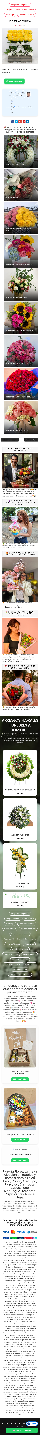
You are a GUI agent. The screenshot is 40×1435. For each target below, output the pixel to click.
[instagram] (17, 1426)
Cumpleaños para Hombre (20, 974)
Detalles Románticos (20, 949)
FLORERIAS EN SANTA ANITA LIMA (17, 430)
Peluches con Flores (28, 929)
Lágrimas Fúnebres (11, 954)
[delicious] (24, 1423)
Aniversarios (29, 944)
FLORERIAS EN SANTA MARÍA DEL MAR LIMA (20, 397)
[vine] (11, 1423)
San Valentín (29, 10)
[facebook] (2, 1423)
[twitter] (15, 1423)
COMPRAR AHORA (15, 81)
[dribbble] (7, 1423)
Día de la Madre (10, 929)
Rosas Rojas (10, 15)
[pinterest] (21, 1426)
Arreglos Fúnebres (13, 10)
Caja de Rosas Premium (14, 964)
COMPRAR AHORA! (20, 1079)
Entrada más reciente (9, 440)
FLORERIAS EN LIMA (12, 198)
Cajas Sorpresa (30, 939)
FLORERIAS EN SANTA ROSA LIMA (17, 364)
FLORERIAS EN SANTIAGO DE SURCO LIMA (20, 330)
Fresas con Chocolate (12, 939)
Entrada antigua (31, 440)
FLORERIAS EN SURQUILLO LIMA (16, 297)
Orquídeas (31, 964)
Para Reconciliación (20, 969)
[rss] (19, 1423)
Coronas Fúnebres (13, 944)
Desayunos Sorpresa (26, 15)
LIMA (24, 25)
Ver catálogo (20, 793)
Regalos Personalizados (20, 934)
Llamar (33, 1424)
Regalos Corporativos (20, 959)
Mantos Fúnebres (29, 954)
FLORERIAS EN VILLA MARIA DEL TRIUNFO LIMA (19, 230)
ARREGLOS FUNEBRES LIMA (15, 164)
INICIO (19, 25)
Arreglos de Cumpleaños (20, 5)
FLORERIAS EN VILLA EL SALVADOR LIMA (19, 264)
